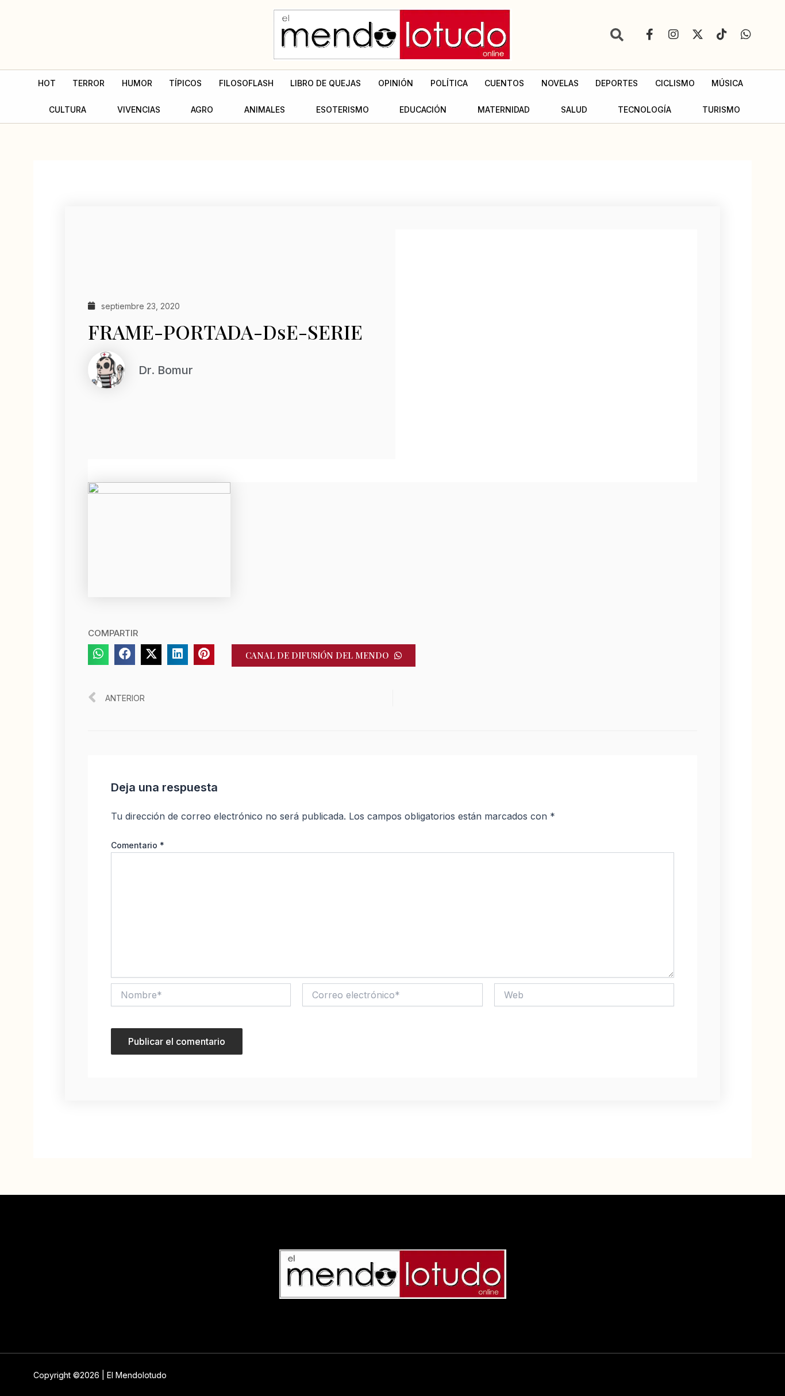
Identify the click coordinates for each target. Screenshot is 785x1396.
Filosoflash (246, 83)
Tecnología (644, 109)
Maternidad (504, 109)
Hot (47, 83)
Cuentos (504, 83)
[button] (98, 654)
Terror (88, 83)
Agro (202, 109)
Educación (423, 109)
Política (449, 83)
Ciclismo (675, 83)
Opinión (395, 83)
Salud (574, 109)
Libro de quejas (325, 83)
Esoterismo (342, 109)
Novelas (560, 83)
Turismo (721, 109)
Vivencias (138, 109)
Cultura (67, 109)
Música (727, 83)
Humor (137, 83)
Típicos (185, 83)
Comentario (137, 845)
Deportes (616, 83)
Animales (264, 109)
